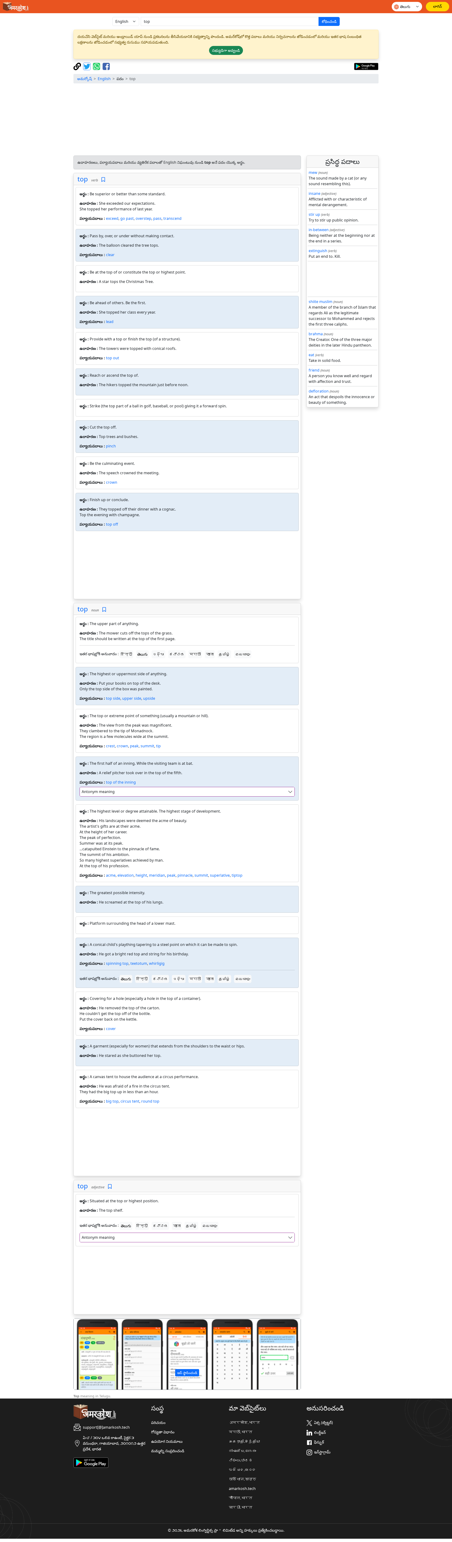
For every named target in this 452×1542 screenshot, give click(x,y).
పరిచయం (158, 1422)
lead (109, 321)
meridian (157, 875)
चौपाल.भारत (240, 1498)
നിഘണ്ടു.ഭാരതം (242, 1450)
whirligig (157, 963)
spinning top (117, 963)
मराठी (195, 654)
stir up (314, 214)
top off (112, 524)
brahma (316, 333)
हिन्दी (126, 654)
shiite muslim (320, 301)
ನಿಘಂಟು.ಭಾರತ (240, 1460)
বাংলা (210, 654)
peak (134, 746)
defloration (319, 391)
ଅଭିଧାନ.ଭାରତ (242, 1469)
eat (311, 354)
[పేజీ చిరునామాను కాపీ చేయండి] (77, 66)
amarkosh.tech (242, 1488)
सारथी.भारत (240, 1507)
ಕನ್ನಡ (176, 654)
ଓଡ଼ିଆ (158, 654)
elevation (125, 875)
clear (110, 254)
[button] (91, 1354)
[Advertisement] (226, 120)
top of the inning (121, 782)
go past (127, 218)
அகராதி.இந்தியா (244, 1441)
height (141, 875)
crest (110, 746)
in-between (319, 229)
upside (149, 698)
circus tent (130, 1101)
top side (113, 698)
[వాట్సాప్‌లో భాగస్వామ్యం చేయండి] (97, 66)
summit (147, 746)
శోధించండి (329, 21)
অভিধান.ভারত (242, 1479)
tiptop (237, 875)
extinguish (318, 250)
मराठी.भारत (240, 1432)
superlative (220, 875)
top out (112, 357)
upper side (131, 698)
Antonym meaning (98, 791)
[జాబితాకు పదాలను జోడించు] (103, 179)
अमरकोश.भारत (244, 1422)
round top (150, 1101)
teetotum (138, 963)
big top (112, 1101)
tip (158, 746)
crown (111, 482)
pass (157, 218)
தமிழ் (224, 654)
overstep (143, 218)
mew (313, 172)
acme (111, 875)
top (82, 178)
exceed (112, 218)
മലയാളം (242, 654)
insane (314, 193)
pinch (111, 446)
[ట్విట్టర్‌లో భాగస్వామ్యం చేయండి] (87, 66)
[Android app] (91, 1462)
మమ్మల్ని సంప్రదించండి (167, 1450)
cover (111, 1028)
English (104, 78)
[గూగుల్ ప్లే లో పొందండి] (366, 66)
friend (314, 370)
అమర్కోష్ (84, 78)
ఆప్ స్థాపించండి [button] (187, 1372)
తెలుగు (142, 654)
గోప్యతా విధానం (162, 1432)
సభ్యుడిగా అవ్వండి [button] (226, 50)
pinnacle (185, 875)
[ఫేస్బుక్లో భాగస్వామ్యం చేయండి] (106, 66)
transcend (172, 218)
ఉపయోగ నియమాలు (167, 1441)
